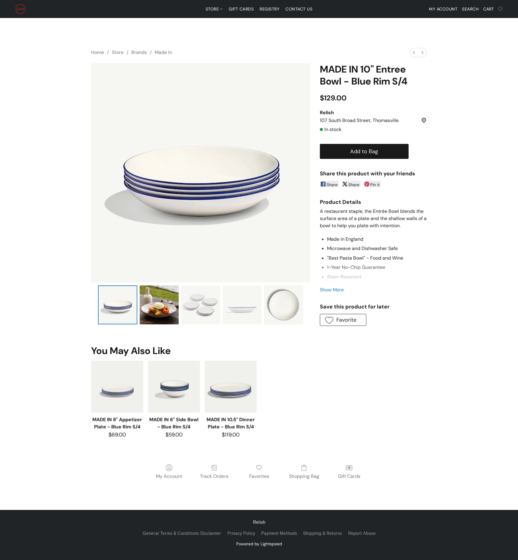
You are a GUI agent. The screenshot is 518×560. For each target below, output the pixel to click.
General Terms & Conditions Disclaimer (182, 533)
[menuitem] (414, 52)
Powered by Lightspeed (259, 544)
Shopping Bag (304, 476)
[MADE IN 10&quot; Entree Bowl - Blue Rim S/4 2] (200, 304)
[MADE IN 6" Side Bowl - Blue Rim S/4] (174, 387)
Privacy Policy (241, 533)
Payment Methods (279, 533)
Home (97, 52)
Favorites (259, 476)
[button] (20, 9)
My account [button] (443, 9)
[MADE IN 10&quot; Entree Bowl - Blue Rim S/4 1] (159, 304)
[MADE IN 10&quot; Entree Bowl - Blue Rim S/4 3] (242, 304)
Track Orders (214, 476)
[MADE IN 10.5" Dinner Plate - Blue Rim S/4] (231, 387)
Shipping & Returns (322, 533)
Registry (269, 9)
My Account (169, 476)
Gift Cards (241, 9)
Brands (139, 52)
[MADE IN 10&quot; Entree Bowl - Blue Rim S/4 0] (117, 304)
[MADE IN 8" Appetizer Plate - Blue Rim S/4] (117, 387)
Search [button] (470, 9)
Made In (163, 52)
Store (213, 9)
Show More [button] (332, 290)
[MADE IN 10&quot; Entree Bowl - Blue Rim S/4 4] (283, 304)
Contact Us (298, 9)
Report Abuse (362, 533)
